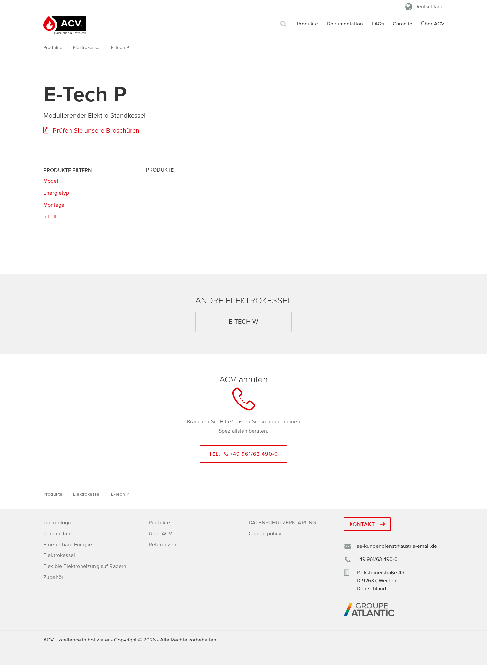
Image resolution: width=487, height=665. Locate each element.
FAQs (378, 24)
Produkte (307, 24)
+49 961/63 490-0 (377, 559)
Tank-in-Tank (58, 533)
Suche (283, 24)
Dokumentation (345, 24)
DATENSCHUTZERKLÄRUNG (282, 522)
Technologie (58, 522)
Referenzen (163, 544)
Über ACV (433, 24)
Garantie (402, 24)
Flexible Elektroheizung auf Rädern (84, 566)
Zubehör (53, 577)
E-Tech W (243, 322)
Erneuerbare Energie (67, 544)
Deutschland (429, 6)
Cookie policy (265, 533)
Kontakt (363, 524)
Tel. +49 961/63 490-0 (243, 454)
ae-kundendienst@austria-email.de (397, 546)
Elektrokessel (86, 47)
